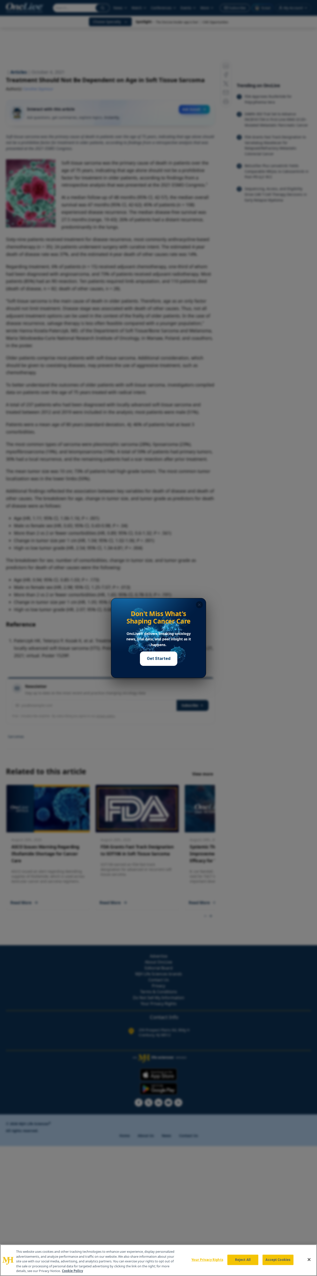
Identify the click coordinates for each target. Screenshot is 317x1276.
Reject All (243, 1259)
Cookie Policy (72, 1271)
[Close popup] (199, 604)
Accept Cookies (277, 1259)
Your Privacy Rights (207, 1259)
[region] (158, 1260)
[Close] (309, 1259)
